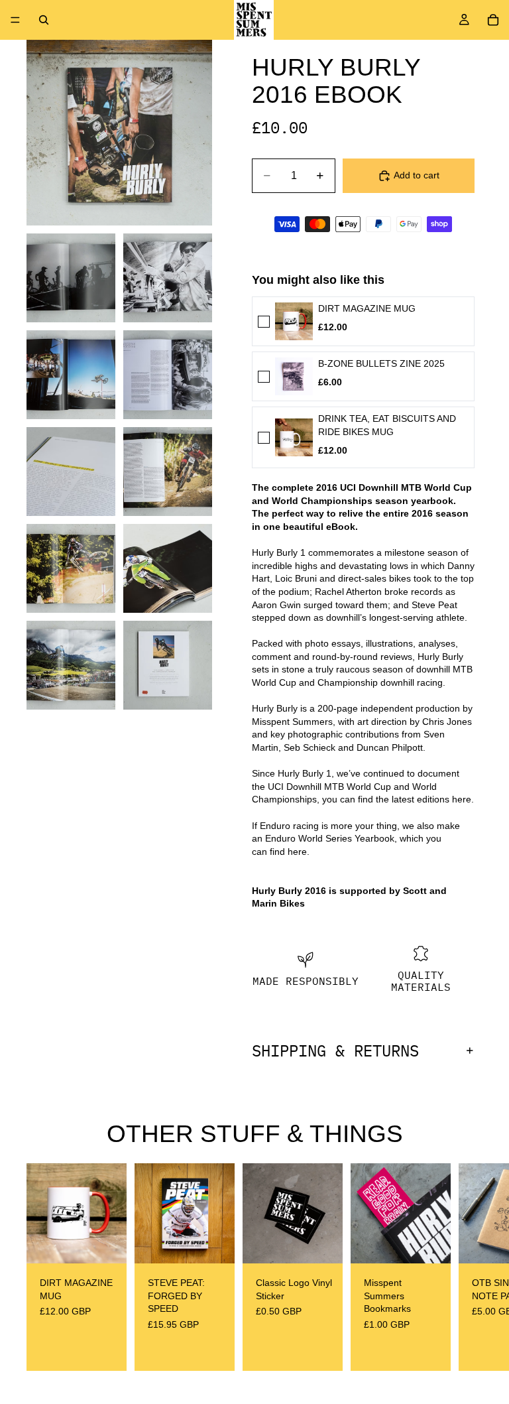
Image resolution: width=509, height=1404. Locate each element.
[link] (294, 321)
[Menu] (15, 20)
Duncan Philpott (390, 747)
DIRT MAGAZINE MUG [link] (367, 308)
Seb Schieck (309, 747)
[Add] (106, 1243)
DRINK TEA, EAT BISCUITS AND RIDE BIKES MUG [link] (387, 425)
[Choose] (430, 1243)
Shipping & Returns (335, 1050)
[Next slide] (467, 1267)
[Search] (43, 19)
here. (463, 799)
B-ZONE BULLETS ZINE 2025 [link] (381, 363)
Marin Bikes (278, 903)
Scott (415, 890)
